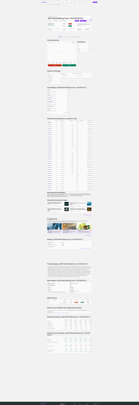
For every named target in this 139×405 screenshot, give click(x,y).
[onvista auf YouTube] (62, 404)
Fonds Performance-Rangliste (82, 310)
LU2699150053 (49, 187)
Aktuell (63, 2)
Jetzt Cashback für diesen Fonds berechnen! (81, 23)
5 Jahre (64, 312)
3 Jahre (60, 312)
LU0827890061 (49, 161)
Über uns (95, 404)
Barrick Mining (49, 99)
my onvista (66, 2)
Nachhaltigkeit (78, 36)
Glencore (48, 93)
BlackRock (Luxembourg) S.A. (62, 20)
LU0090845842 (49, 173)
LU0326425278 (49, 157)
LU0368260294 (49, 181)
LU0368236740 (49, 177)
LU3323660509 (49, 134)
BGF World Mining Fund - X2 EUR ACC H (56, 4)
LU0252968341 (49, 165)
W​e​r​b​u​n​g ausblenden (75, 255)
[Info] (90, 28)
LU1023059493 (49, 130)
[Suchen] (78, 2)
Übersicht (60, 36)
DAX (74, 404)
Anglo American (49, 97)
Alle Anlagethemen (88, 235)
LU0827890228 (49, 163)
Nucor (48, 103)
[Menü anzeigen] (60, 2)
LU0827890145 (49, 159)
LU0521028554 (49, 132)
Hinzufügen (77, 20)
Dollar (80, 404)
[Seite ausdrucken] (90, 18)
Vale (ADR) (48, 110)
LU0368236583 (49, 175)
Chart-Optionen (73, 42)
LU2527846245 (49, 179)
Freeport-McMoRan (50, 101)
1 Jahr (57, 312)
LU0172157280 (49, 128)
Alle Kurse (66, 36)
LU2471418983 (49, 185)
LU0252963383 (49, 155)
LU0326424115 (49, 136)
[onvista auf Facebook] (61, 404)
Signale (90, 20)
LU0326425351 (49, 171)
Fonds (51, 4)
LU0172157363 (49, 169)
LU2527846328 (49, 183)
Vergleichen (82, 20)
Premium (71, 2)
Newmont (48, 108)
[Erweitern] (86, 21)
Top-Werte (86, 404)
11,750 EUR (76, 302)
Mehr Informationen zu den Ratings (86, 248)
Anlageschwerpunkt (72, 36)
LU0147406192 (49, 189)
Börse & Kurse (48, 4)
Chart (63, 36)
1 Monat (54, 312)
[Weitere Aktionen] (91, 302)
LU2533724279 (49, 126)
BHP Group (48, 95)
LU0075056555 (49, 124)
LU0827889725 (49, 167)
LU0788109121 (49, 138)
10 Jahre (67, 312)
